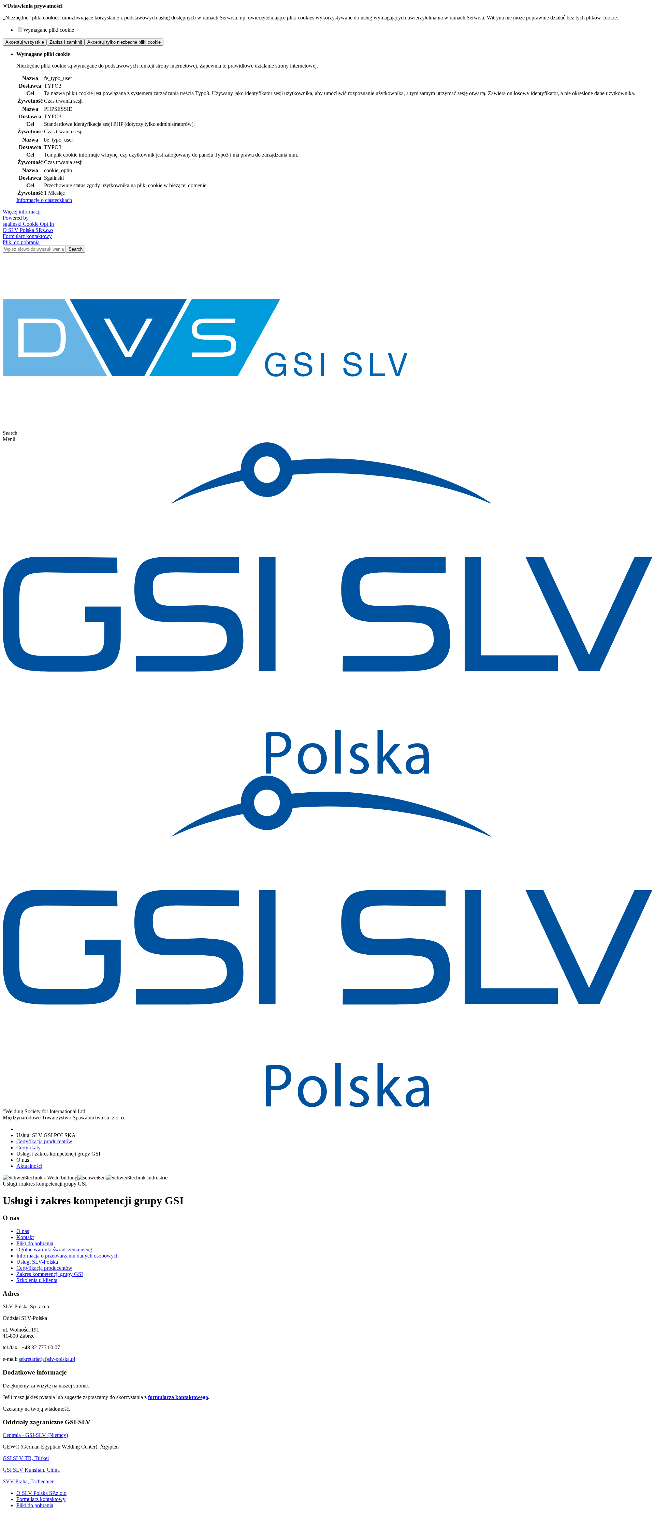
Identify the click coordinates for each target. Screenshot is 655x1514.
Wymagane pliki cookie (48, 30)
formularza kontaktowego (178, 1397)
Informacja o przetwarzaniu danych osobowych (67, 1256)
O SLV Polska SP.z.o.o (28, 230)
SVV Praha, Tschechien (29, 1481)
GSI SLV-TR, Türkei (26, 1458)
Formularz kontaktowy (27, 236)
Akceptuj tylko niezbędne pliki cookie (124, 42)
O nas (22, 1231)
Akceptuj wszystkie (24, 42)
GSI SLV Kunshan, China (31, 1470)
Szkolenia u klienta (36, 1280)
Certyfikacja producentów (44, 1268)
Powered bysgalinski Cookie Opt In (28, 221)
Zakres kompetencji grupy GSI (49, 1274)
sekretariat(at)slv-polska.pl (47, 1359)
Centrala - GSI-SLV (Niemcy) (35, 1435)
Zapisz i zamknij (65, 42)
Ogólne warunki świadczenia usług (54, 1249)
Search (76, 249)
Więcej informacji (22, 212)
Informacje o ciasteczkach (44, 200)
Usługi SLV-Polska (37, 1262)
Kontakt (25, 1237)
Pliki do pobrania (21, 242)
